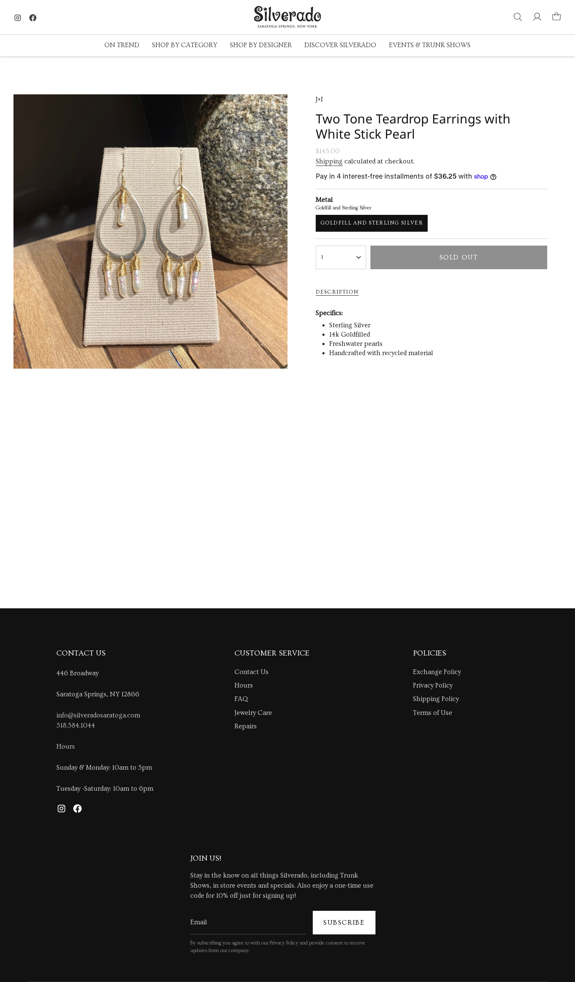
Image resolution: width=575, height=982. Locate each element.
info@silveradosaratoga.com (98, 715)
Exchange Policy (437, 672)
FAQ (241, 699)
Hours (65, 746)
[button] (122, 45)
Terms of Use (432, 713)
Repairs (245, 726)
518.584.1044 (75, 725)
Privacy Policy (433, 685)
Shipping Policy (436, 699)
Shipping (329, 161)
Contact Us (251, 672)
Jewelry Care (253, 713)
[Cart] (556, 17)
